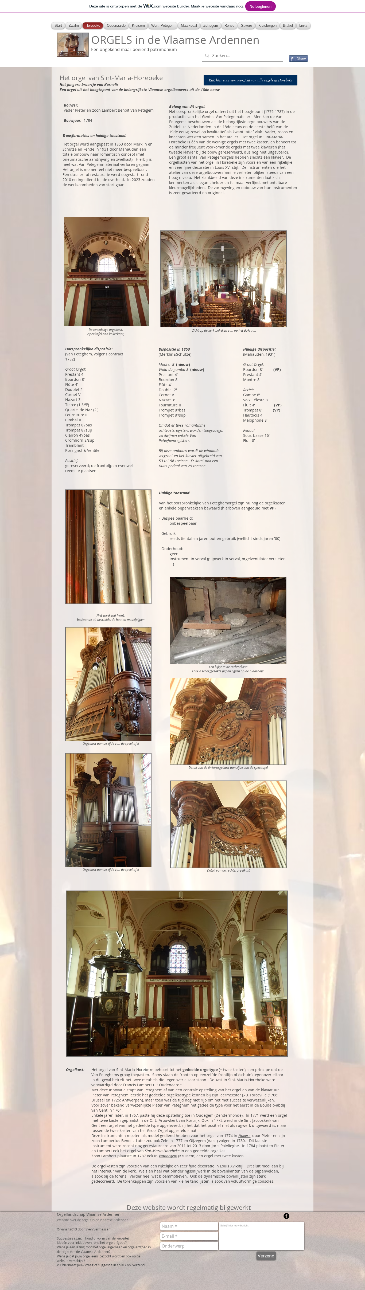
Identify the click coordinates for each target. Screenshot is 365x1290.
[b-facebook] (286, 1216)
